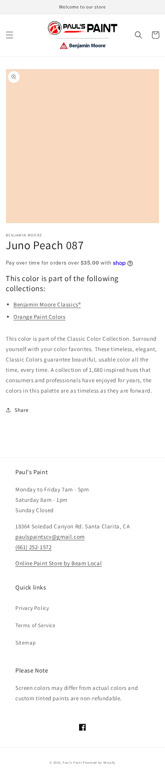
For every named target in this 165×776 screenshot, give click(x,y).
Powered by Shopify (99, 762)
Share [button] (22, 409)
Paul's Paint (72, 762)
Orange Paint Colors (39, 316)
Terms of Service (35, 625)
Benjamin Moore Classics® (47, 304)
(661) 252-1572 (33, 547)
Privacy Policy (32, 607)
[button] (9, 35)
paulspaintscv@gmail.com (50, 536)
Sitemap (25, 642)
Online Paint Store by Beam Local (58, 563)
